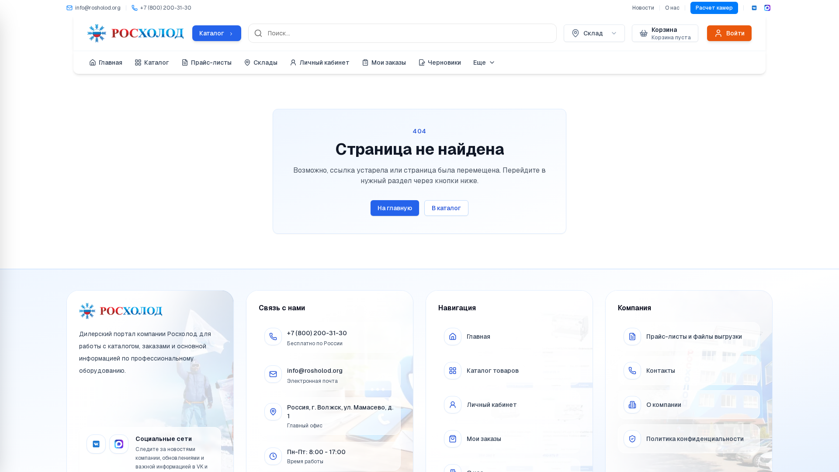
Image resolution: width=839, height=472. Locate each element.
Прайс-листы (211, 62)
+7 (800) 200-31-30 (317, 333)
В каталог (446, 208)
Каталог (156, 62)
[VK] (754, 8)
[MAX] (767, 8)
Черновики (444, 62)
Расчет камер (714, 7)
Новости (643, 7)
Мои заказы (388, 62)
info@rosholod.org (315, 371)
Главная (110, 62)
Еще (479, 62)
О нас (672, 7)
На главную (395, 208)
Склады (265, 62)
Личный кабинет (324, 62)
